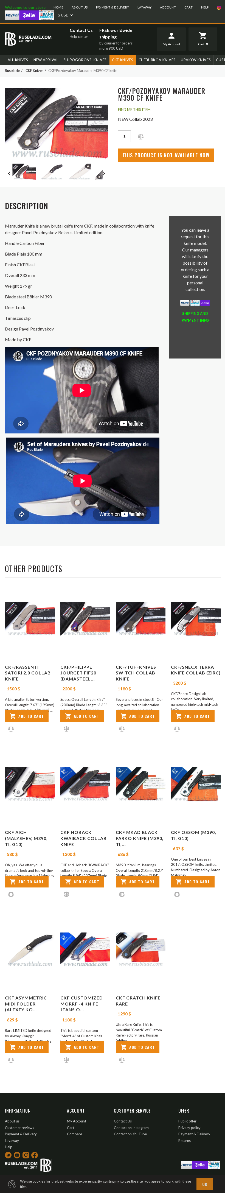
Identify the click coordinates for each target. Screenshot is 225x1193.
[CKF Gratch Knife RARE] (141, 949)
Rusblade (12, 70)
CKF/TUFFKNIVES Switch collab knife (136, 672)
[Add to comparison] (140, 136)
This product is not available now (166, 155)
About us (80, 7)
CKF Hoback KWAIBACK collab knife (83, 838)
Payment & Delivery (112, 7)
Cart (188, 7)
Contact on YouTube (130, 1134)
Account (168, 7)
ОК (204, 1184)
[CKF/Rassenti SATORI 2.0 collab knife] (30, 619)
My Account (76, 1121)
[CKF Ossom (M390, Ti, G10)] (196, 784)
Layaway (144, 7)
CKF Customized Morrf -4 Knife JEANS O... (81, 1003)
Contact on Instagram (131, 1127)
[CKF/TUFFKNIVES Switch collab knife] (141, 619)
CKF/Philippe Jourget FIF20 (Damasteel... (78, 672)
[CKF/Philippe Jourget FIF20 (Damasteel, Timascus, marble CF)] (85, 619)
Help (205, 7)
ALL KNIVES (18, 60)
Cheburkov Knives (157, 60)
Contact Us (81, 30)
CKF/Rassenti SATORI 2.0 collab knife (28, 672)
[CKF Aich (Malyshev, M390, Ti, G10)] (30, 784)
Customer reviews (19, 1127)
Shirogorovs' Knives (85, 60)
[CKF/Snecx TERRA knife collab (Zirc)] (196, 619)
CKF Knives (122, 60)
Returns (184, 1140)
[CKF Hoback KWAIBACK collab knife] (85, 784)
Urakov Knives (196, 60)
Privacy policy (189, 1127)
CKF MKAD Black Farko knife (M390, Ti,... (140, 838)
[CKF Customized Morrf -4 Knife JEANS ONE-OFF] (85, 949)
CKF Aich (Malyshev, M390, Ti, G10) (26, 838)
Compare (74, 1134)
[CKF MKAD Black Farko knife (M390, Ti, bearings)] (141, 784)
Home (58, 7)
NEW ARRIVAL (45, 60)
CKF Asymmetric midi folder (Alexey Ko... (26, 1003)
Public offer (187, 1121)
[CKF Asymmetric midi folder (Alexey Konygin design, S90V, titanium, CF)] (30, 949)
